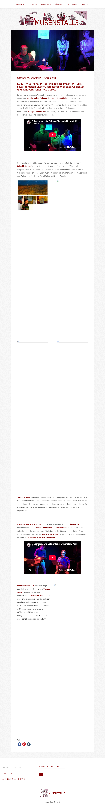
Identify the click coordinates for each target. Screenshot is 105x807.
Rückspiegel (59, 4)
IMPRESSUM (7, 773)
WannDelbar (46, 4)
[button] (19, 744)
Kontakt (85, 4)
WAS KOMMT (32, 4)
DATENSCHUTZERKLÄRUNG (13, 779)
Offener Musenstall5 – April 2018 (36, 77)
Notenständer (61, 528)
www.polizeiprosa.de (36, 111)
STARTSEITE (20, 4)
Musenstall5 (73, 4)
